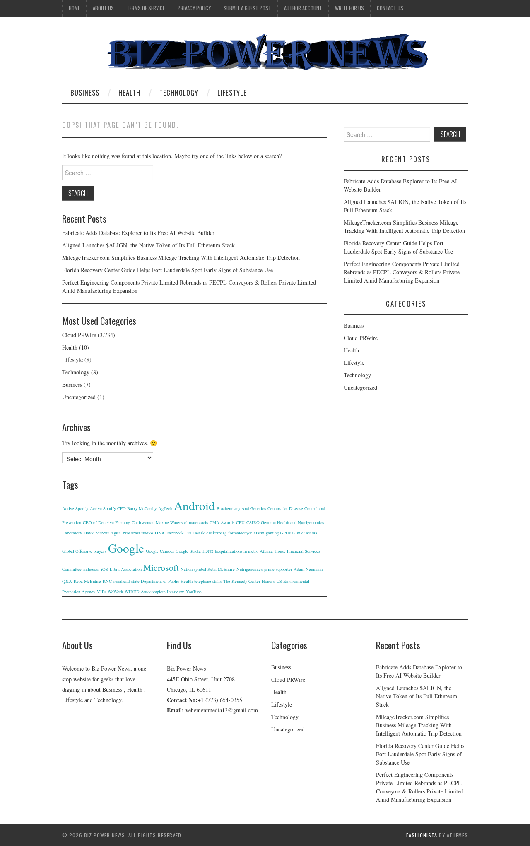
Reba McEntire (87, 581)
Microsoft (161, 567)
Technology (178, 92)
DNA (160, 533)
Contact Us (390, 8)
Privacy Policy (194, 8)
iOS (104, 569)
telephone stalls (208, 581)
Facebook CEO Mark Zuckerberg (196, 533)
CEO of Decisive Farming (106, 522)
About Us (103, 8)
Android (194, 505)
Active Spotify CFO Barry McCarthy (123, 508)
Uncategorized (79, 397)
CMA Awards (222, 522)
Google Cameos (160, 551)
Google (126, 548)
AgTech (165, 508)
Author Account (303, 8)
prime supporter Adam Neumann (293, 569)
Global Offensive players (84, 551)
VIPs (101, 591)
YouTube (194, 591)
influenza (91, 569)
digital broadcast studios (132, 533)
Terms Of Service (146, 8)
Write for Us (349, 8)
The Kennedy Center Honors (249, 581)
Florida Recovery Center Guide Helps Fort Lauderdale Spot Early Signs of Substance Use (167, 270)
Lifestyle (232, 92)
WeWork (115, 591)
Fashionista (421, 835)
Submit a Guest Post (247, 8)
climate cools (196, 522)
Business (84, 92)
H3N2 (207, 551)
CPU (240, 522)
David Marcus (96, 533)
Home (74, 8)
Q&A (67, 581)
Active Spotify (75, 508)
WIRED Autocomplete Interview (154, 591)
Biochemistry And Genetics (241, 508)
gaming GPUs (278, 533)
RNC (107, 581)
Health (129, 92)
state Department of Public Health (162, 581)
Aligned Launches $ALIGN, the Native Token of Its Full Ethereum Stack (148, 245)
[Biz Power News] (265, 52)
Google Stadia (188, 551)
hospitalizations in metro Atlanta (244, 551)
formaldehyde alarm (246, 533)
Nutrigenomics (249, 569)
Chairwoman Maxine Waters (157, 522)
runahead (121, 581)
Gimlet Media (304, 533)
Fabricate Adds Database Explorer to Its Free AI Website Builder (138, 233)
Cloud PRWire (79, 335)
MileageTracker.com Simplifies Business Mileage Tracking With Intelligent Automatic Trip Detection (181, 257)
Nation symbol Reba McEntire (208, 569)
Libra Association (126, 569)
